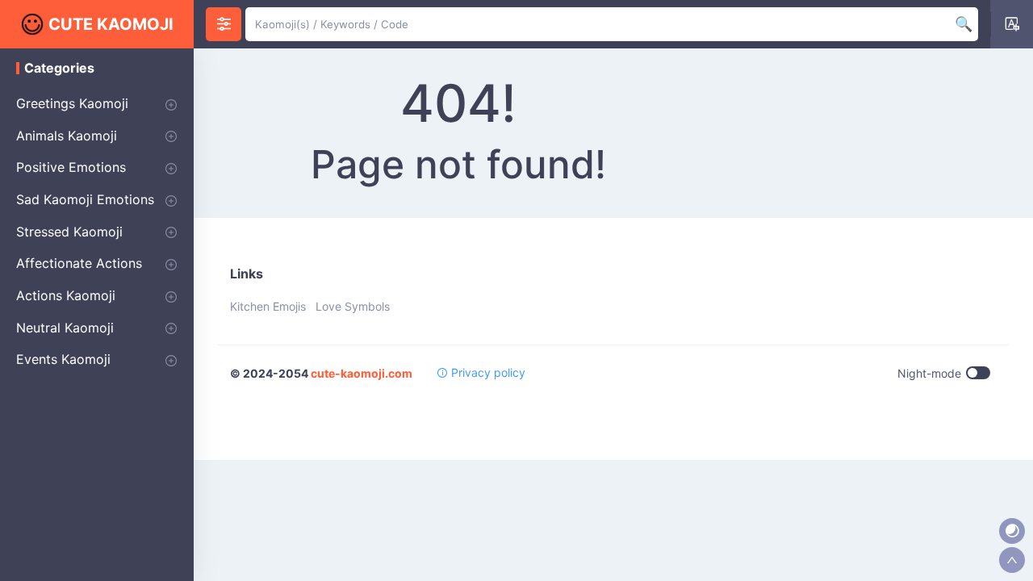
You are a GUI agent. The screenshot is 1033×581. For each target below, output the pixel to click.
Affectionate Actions (79, 263)
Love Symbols (353, 306)
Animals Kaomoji (66, 135)
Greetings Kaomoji (72, 103)
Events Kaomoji (63, 359)
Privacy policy (486, 372)
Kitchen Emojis (268, 306)
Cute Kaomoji (111, 24)
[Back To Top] (1012, 560)
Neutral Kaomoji (65, 328)
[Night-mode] (1012, 531)
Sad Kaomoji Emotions (85, 199)
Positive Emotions (71, 167)
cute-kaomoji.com (361, 373)
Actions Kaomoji (65, 295)
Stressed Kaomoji (69, 232)
